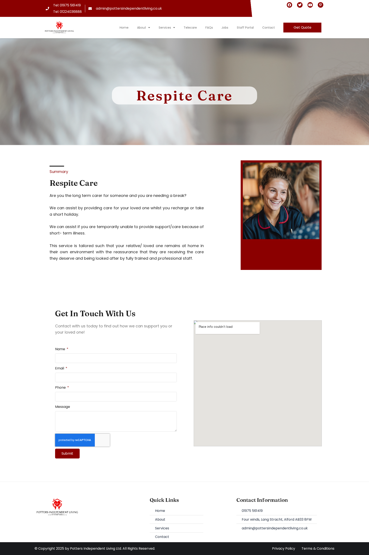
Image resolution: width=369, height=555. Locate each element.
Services (165, 27)
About (141, 27)
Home (124, 27)
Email (60, 368)
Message (62, 406)
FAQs (209, 27)
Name (60, 349)
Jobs (224, 27)
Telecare (190, 27)
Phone (61, 387)
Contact (268, 27)
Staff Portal (245, 27)
